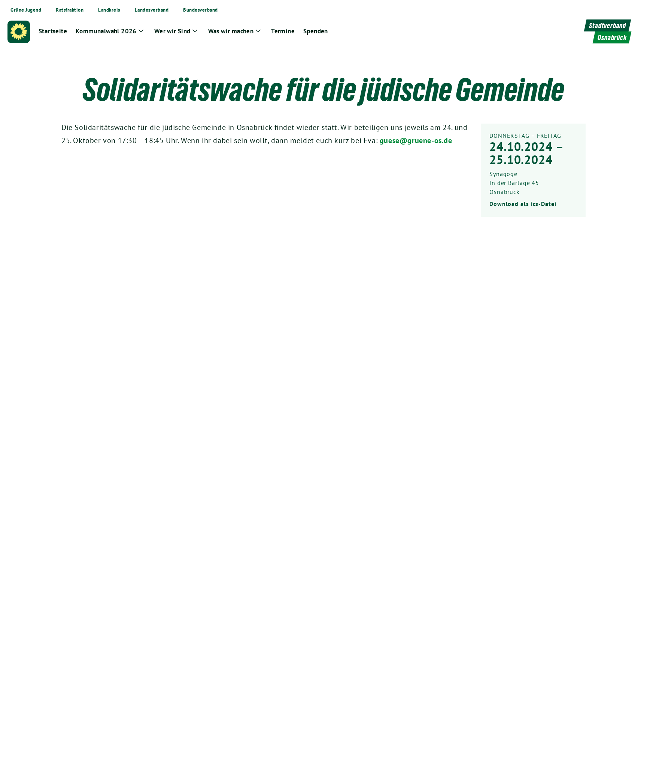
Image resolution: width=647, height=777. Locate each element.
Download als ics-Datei (522, 203)
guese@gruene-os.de (416, 140)
